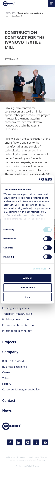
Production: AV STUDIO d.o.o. (27, 466)
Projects (9, 342)
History (6, 383)
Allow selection (27, 287)
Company (10, 351)
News (13, 13)
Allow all (27, 278)
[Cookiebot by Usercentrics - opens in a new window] (39, 179)
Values (6, 378)
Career (6, 372)
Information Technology (17, 331)
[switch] (47, 238)
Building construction (15, 319)
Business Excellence (14, 366)
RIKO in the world (13, 361)
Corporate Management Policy (21, 389)
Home (7, 13)
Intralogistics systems (15, 308)
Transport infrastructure (17, 313)
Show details (39, 268)
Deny (27, 297)
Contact (8, 400)
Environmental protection (18, 325)
